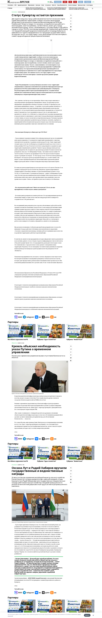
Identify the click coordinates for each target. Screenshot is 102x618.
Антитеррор (89, 5)
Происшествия (81, 5)
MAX (65, 2)
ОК (75, 2)
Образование (31, 5)
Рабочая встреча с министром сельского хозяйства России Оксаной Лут (78, 8)
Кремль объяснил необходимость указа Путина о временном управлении (36, 8)
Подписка (57, 2)
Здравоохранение (22, 5)
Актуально (48, 5)
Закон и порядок (72, 5)
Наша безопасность (62, 5)
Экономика (10, 5)
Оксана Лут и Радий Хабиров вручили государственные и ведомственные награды (56, 8)
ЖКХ (15, 5)
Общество (14, 343)
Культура (38, 5)
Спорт (42, 5)
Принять (87, 615)
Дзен (80, 2)
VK (70, 2)
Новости (54, 5)
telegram (87, 2)
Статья (10, 8)
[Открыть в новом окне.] (18, 317)
